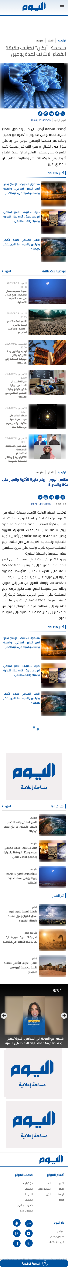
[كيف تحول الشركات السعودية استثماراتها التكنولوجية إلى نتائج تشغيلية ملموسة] (47, 446)
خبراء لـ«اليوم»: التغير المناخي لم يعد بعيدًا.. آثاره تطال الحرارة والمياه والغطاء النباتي (21, 216)
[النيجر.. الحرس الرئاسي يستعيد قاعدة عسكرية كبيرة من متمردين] (52, 966)
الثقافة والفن (44, 1189)
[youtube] (29, 1233)
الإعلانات (29, 1200)
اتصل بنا (29, 1194)
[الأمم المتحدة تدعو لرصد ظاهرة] (47, 322)
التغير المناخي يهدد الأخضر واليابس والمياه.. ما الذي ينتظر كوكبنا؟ (21, 244)
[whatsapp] (45, 113)
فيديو (61, 1200)
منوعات (39, 40)
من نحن (60, 1231)
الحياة (61, 1189)
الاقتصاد (47, 1183)
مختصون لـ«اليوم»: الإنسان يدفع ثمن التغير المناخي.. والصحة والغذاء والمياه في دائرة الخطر (21, 188)
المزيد (8, 271)
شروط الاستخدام (56, 1242)
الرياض (57, 120)
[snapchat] (17, 1223)
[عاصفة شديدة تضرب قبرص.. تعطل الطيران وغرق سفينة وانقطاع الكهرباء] (52, 915)
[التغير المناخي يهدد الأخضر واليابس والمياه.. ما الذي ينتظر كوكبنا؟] (52, 825)
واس (64, 504)
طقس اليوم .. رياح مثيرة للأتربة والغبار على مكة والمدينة (35, 481)
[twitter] (62, 113)
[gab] (29, 1223)
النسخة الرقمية (31, 1263)
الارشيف (29, 1189)
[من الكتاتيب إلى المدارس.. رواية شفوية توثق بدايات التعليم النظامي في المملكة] (47, 382)
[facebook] (57, 113)
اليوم (63, 120)
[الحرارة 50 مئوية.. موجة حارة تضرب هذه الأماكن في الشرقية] (52, 940)
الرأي (48, 1194)
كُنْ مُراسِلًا (28, 1183)
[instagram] (17, 1233)
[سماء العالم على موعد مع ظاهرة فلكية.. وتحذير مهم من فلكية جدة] (47, 416)
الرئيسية (62, 40)
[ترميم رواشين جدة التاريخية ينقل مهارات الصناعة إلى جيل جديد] (47, 352)
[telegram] (51, 113)
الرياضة (61, 1194)
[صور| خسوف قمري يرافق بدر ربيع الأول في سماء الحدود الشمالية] (47, 291)
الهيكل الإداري (57, 1236)
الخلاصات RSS (26, 1210)
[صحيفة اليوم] (34, 7)
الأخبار (50, 40)
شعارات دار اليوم (25, 1205)
